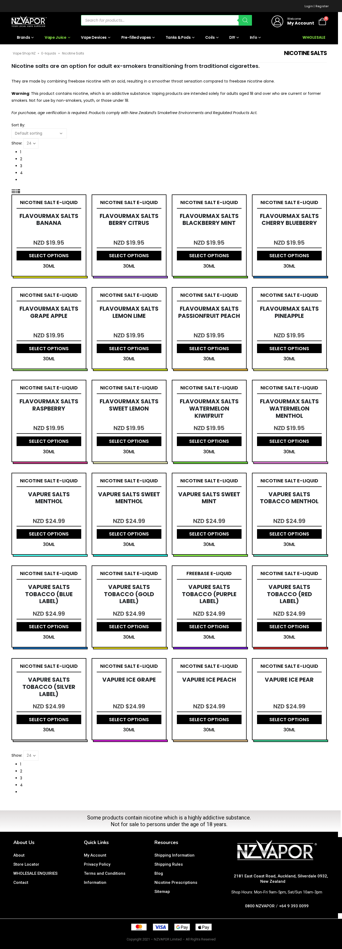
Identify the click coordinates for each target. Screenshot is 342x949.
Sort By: (18, 125)
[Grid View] (13, 191)
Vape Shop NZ (24, 53)
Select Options (49, 255)
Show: (16, 143)
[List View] (18, 191)
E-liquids (48, 53)
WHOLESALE (313, 37)
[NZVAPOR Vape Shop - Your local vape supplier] (29, 21)
